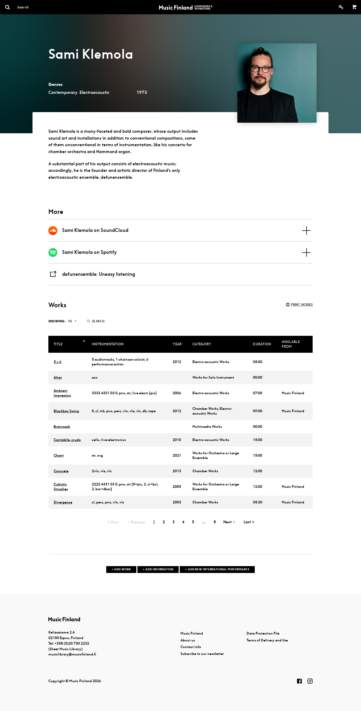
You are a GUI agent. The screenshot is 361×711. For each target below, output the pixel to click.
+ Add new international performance (217, 569)
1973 (141, 92)
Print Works (302, 304)
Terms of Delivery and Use (267, 640)
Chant (59, 455)
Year (177, 344)
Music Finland (192, 633)
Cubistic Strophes (61, 486)
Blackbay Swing (66, 411)
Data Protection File (263, 633)
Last (247, 522)
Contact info (191, 647)
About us (188, 640)
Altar (58, 377)
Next (227, 522)
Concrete (61, 471)
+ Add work (121, 569)
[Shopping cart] (354, 7)
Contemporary (62, 92)
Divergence (63, 502)
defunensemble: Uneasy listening (98, 274)
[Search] (32, 7)
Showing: (57, 321)
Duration (262, 344)
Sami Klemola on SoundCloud (95, 230)
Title (58, 344)
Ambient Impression (62, 393)
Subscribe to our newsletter (202, 654)
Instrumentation (107, 344)
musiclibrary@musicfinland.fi (72, 654)
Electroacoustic (94, 92)
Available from (290, 344)
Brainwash (62, 426)
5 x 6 (57, 362)
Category (201, 344)
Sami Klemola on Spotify (89, 252)
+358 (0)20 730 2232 (71, 643)
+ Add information (158, 569)
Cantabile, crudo (67, 440)
